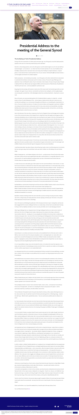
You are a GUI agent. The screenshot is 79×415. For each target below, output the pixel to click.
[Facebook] (55, 406)
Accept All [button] (75, 412)
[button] (39, 3)
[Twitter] (58, 406)
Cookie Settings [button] (69, 412)
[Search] (70, 7)
